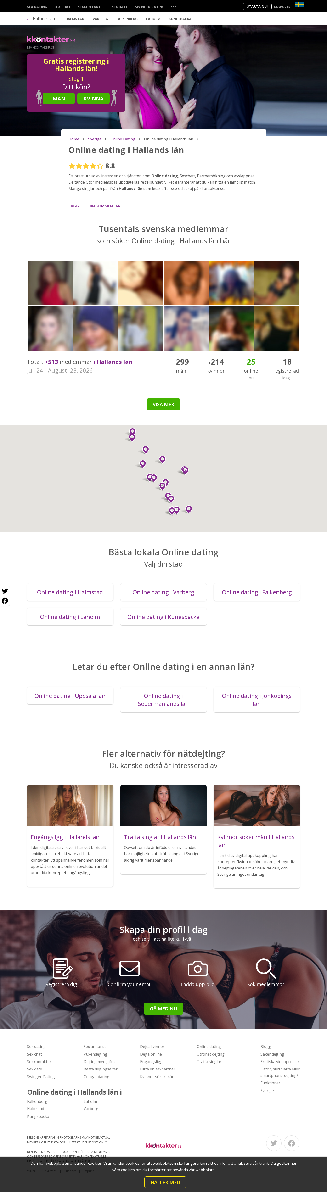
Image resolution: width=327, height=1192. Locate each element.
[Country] (299, 4)
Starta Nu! (257, 6)
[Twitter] (274, 1143)
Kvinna (94, 98)
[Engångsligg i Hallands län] (70, 805)
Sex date (120, 7)
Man (59, 98)
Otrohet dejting (211, 1054)
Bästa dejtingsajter (101, 1069)
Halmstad (74, 19)
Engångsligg (151, 1061)
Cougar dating (96, 1076)
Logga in (282, 6)
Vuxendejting (95, 1054)
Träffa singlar (209, 1061)
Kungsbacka (180, 19)
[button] (160, 486)
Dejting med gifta (99, 1061)
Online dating (209, 1046)
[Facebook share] (5, 601)
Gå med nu (163, 1008)
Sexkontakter (91, 7)
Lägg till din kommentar (94, 206)
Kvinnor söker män (157, 1076)
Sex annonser (96, 1046)
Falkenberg (127, 19)
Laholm (153, 19)
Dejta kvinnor (152, 1046)
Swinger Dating (149, 7)
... (173, 6)
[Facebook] (291, 1143)
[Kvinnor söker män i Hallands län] (257, 805)
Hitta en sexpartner (157, 1069)
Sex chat (62, 7)
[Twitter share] (5, 591)
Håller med (165, 1182)
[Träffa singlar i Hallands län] (163, 805)
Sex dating (37, 7)
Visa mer (163, 404)
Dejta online (151, 1054)
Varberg (100, 19)
